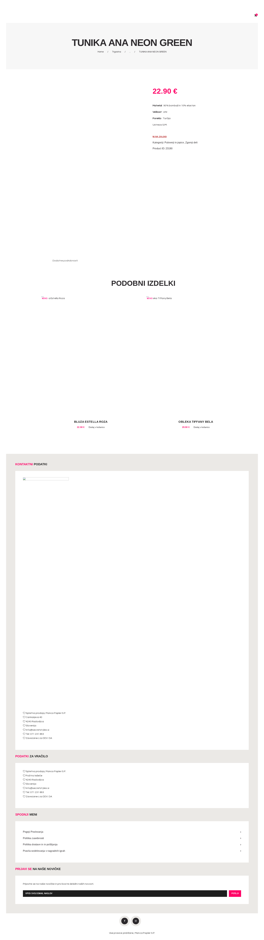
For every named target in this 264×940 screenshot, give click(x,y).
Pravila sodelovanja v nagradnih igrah (44, 851)
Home (101, 52)
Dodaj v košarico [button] (97, 427)
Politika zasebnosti (33, 838)
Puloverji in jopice (174, 142)
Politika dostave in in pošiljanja (40, 844)
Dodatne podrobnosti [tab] (65, 260)
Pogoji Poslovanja (33, 832)
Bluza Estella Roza (91, 421)
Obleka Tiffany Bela (195, 421)
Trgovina (116, 52)
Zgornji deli (191, 142)
